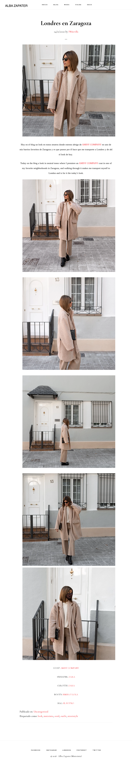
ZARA (72, 676)
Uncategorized (41, 711)
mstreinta (48, 716)
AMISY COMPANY (91, 144)
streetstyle (73, 716)
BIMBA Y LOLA (70, 694)
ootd (57, 716)
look (40, 716)
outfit (63, 716)
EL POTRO (69, 703)
